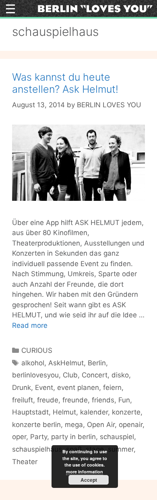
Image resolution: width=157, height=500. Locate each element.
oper (19, 437)
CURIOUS (36, 350)
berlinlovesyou (35, 375)
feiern (112, 387)
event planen (78, 387)
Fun (124, 400)
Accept (89, 479)
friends (103, 400)
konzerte (126, 412)
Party (38, 437)
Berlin (97, 363)
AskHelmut (66, 363)
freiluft (22, 400)
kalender (94, 412)
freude (47, 400)
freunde (75, 400)
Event (44, 387)
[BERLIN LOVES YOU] (95, 8)
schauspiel (117, 437)
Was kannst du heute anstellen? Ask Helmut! (65, 83)
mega (74, 425)
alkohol (32, 363)
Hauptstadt (30, 412)
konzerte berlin (36, 425)
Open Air (101, 425)
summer (121, 449)
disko (120, 375)
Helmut (64, 412)
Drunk (21, 387)
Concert (94, 375)
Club (70, 375)
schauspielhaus (37, 449)
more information (84, 472)
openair (131, 425)
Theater (24, 462)
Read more (30, 325)
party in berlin (73, 437)
